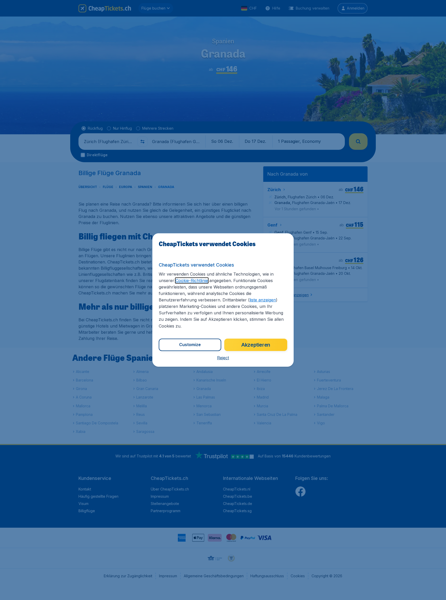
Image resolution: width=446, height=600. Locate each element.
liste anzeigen (263, 299)
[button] (223, 357)
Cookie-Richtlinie (192, 280)
